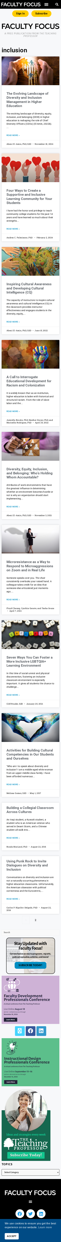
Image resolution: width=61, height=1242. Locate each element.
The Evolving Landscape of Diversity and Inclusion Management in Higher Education (27, 100)
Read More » (13, 135)
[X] (20, 1031)
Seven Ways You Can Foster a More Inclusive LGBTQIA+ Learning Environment (30, 661)
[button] (46, 4)
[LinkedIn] (41, 1031)
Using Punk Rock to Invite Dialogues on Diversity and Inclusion (27, 865)
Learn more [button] (45, 1227)
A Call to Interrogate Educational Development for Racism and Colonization (29, 381)
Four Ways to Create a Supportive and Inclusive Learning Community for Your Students (29, 197)
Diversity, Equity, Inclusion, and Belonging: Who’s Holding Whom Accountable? (30, 473)
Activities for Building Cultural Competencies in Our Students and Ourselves (30, 754)
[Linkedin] (41, 1213)
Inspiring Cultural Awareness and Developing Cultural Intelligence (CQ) (29, 288)
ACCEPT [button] (11, 1236)
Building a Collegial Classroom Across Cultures (30, 810)
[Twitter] (30, 1213)
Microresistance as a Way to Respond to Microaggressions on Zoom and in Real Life (30, 566)
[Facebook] (30, 1031)
